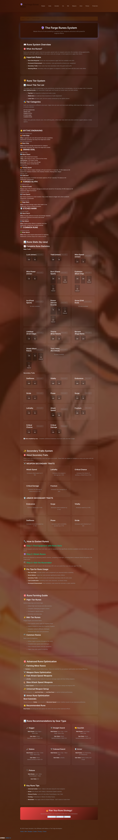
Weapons (74, 6)
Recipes (43, 6)
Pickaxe (87, 6)
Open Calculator (51, 816)
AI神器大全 (8, 838)
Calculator (56, 6)
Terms (44, 831)
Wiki (68, 6)
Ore (63, 6)
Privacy (40, 831)
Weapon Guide (60, 816)
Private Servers (95, 6)
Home (22, 18)
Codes (49, 6)
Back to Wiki (67, 816)
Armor (81, 6)
